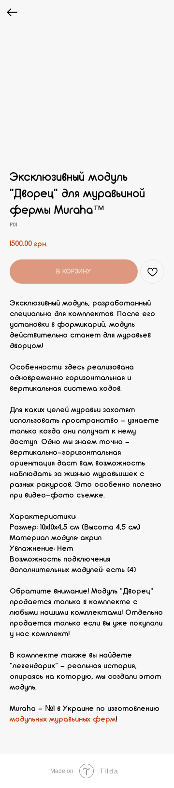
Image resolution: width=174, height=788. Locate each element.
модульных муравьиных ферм (63, 720)
